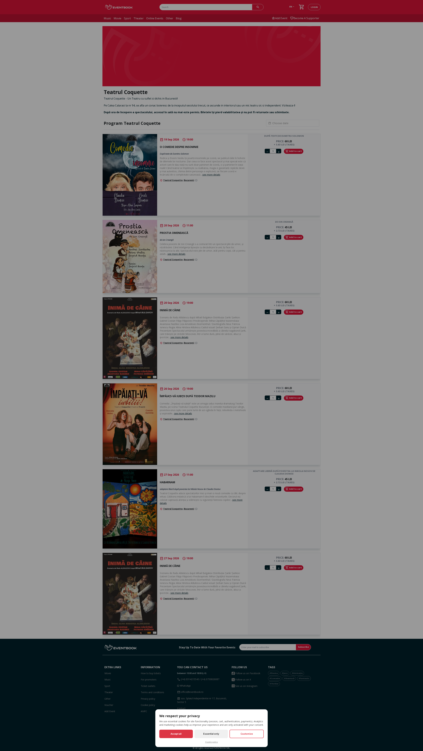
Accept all (176, 733)
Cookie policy (211, 742)
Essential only (211, 733)
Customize (247, 733)
